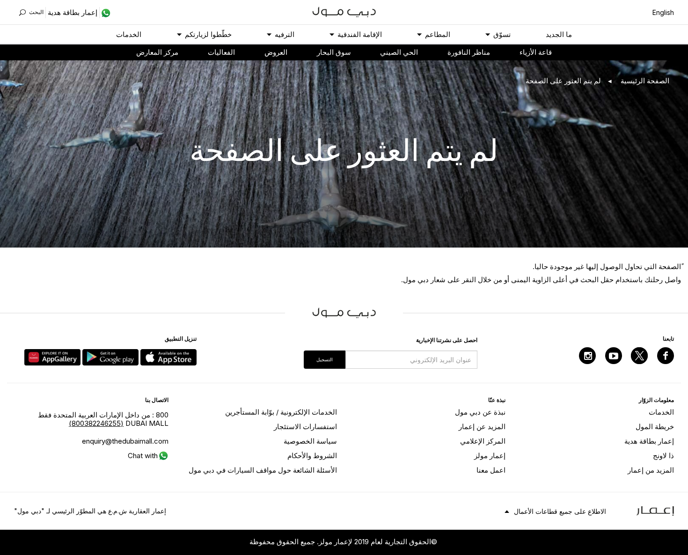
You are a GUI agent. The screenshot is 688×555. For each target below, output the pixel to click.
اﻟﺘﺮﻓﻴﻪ (284, 34)
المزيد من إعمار (651, 470)
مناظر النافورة (468, 52)
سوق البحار (334, 52)
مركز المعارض (157, 52)
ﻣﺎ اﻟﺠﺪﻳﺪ (559, 34)
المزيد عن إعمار (482, 426)
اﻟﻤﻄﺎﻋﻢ (437, 34)
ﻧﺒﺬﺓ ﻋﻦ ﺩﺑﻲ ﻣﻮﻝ (480, 412)
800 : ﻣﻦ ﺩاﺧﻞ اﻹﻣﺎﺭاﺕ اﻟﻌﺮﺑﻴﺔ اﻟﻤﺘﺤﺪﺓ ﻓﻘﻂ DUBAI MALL (103, 419)
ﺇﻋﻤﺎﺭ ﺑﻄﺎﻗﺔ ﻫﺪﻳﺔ (649, 441)
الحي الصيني (399, 52)
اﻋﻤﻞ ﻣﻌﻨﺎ (490, 470)
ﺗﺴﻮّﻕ (502, 34)
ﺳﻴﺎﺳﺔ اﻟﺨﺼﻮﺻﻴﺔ (310, 441)
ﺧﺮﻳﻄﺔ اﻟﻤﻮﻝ (655, 426)
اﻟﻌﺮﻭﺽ (275, 52)
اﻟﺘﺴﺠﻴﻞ (324, 359)
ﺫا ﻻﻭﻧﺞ (663, 455)
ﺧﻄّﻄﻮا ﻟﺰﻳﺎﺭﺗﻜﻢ (208, 34)
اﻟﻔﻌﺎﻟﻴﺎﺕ (221, 52)
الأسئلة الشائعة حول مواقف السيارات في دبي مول (263, 470)
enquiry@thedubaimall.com (125, 441)
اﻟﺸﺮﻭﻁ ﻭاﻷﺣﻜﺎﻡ (312, 455)
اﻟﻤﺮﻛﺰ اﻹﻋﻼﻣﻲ (482, 441)
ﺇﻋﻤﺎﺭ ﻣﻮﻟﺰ (489, 455)
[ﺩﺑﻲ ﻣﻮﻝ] (344, 11)
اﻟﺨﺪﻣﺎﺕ (128, 34)
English (663, 12)
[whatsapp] (105, 12)
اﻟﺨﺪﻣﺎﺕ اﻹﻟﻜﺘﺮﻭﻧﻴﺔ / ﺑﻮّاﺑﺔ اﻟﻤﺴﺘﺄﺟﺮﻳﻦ (281, 412)
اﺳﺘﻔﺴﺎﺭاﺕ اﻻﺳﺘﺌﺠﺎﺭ (305, 426)
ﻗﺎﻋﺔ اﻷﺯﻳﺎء (536, 52)
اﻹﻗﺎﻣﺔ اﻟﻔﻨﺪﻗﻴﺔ (359, 34)
